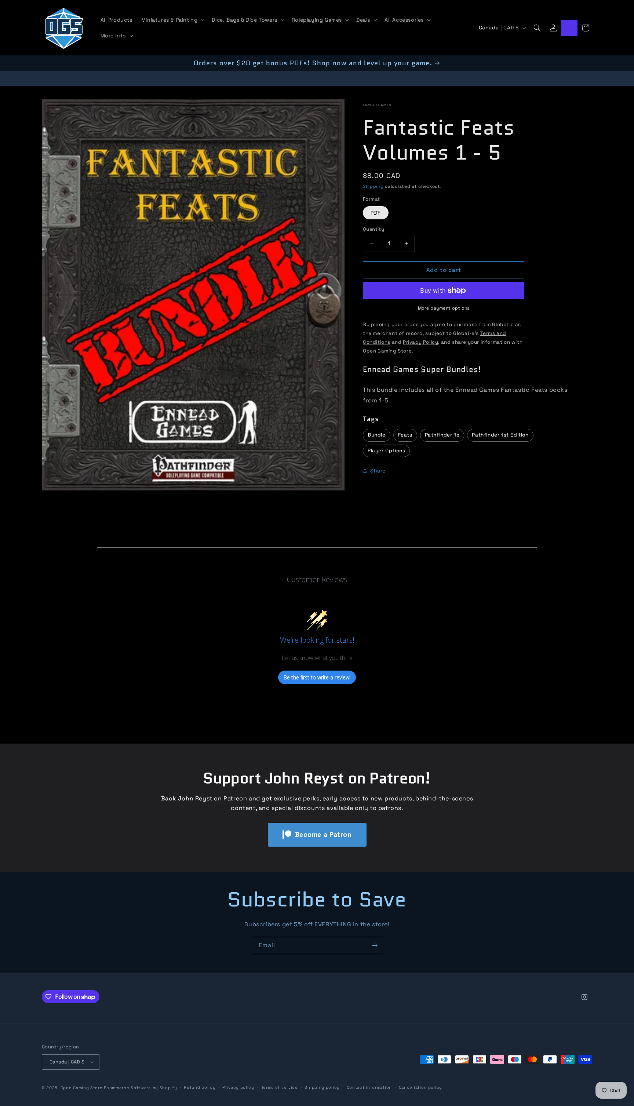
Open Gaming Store (82, 1087)
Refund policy (199, 1087)
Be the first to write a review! (317, 677)
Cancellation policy (420, 1087)
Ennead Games (377, 105)
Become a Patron (323, 834)
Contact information (369, 1087)
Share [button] (378, 470)
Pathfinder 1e (442, 435)
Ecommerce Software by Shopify (140, 1087)
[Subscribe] (375, 945)
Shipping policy (322, 1087)
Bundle (377, 435)
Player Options (386, 451)
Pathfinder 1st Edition (500, 435)
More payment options (444, 308)
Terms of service (279, 1087)
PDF (376, 212)
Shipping (373, 186)
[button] (172, 20)
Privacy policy (238, 1087)
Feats (405, 435)
